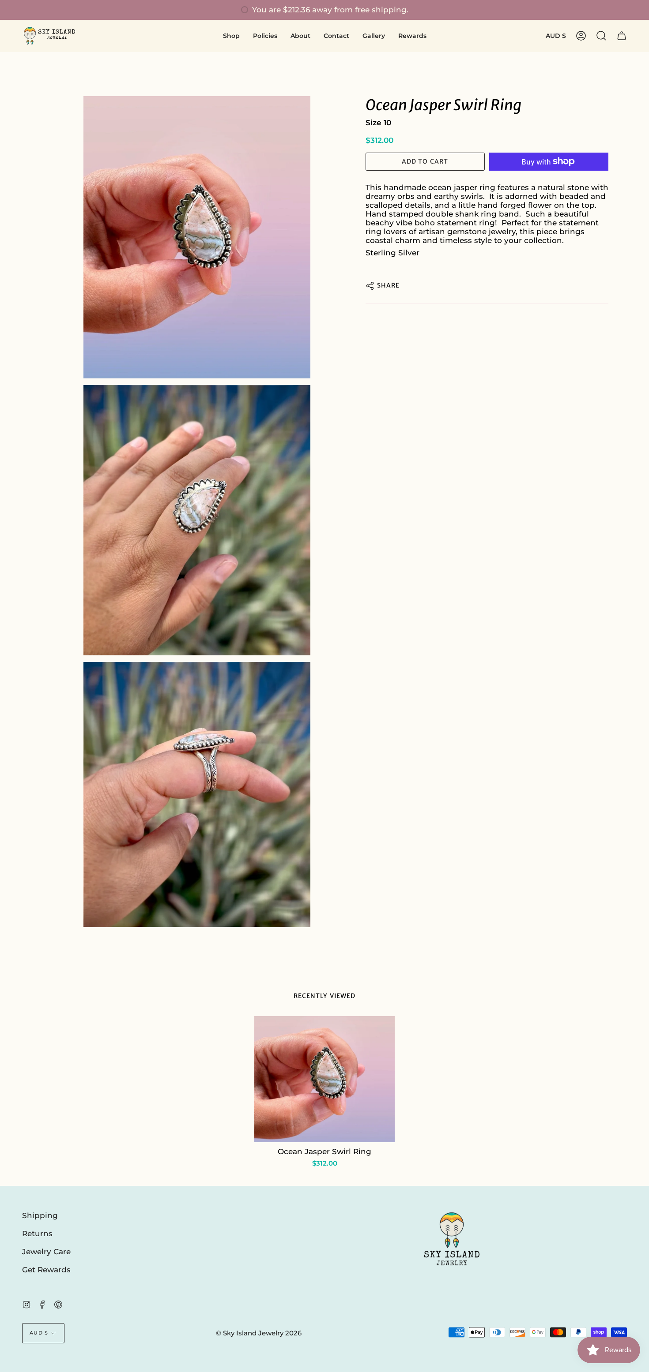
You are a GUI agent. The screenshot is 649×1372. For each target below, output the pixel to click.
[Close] (532, 614)
